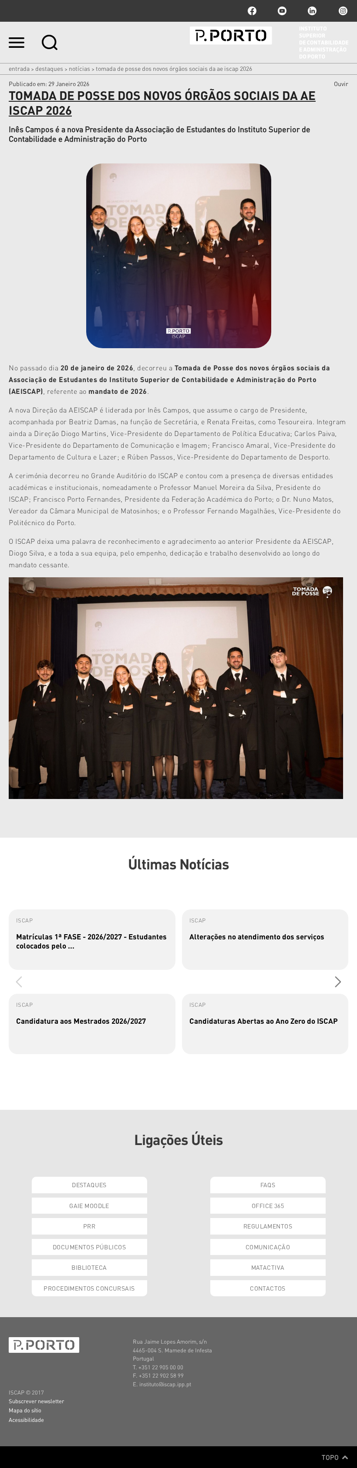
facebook (252, 11)
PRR (89, 1226)
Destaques (49, 68)
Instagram (342, 11)
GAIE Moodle (89, 1205)
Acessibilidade (26, 1419)
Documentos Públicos (89, 1247)
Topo (331, 1457)
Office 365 (268, 1205)
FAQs (268, 1184)
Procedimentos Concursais (89, 1288)
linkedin (312, 11)
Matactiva (268, 1267)
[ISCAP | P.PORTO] (269, 43)
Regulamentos (267, 1226)
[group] (92, 940)
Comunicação (268, 1247)
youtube (282, 11)
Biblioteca (89, 1267)
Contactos (268, 1288)
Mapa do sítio (25, 1410)
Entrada (19, 68)
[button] (338, 982)
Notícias (79, 68)
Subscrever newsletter (36, 1401)
